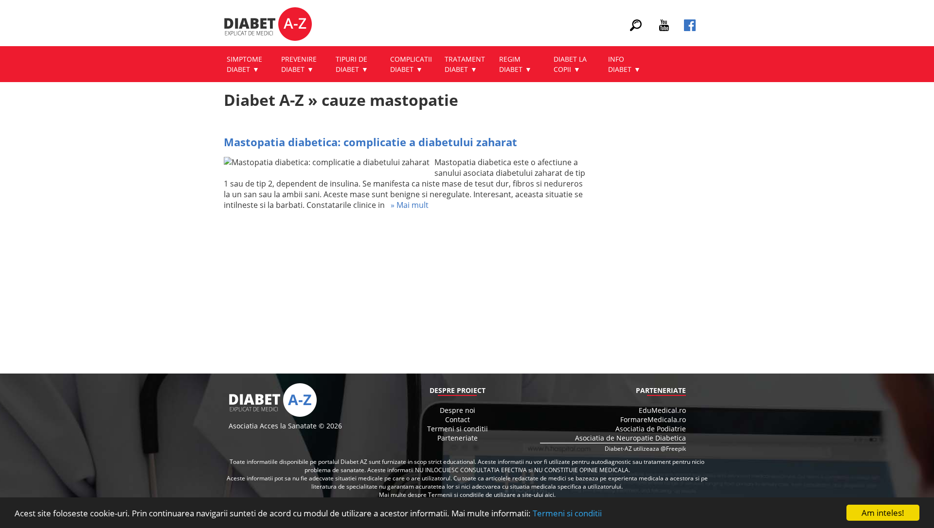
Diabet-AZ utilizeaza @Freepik (645, 448)
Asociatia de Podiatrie (650, 428)
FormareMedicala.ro (653, 419)
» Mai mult (407, 205)
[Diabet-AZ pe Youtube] (664, 28)
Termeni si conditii (567, 513)
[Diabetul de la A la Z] (268, 25)
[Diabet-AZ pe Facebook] (690, 28)
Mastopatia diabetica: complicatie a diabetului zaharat (370, 142)
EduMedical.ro (662, 410)
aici (549, 495)
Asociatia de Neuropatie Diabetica (630, 438)
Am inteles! (883, 512)
